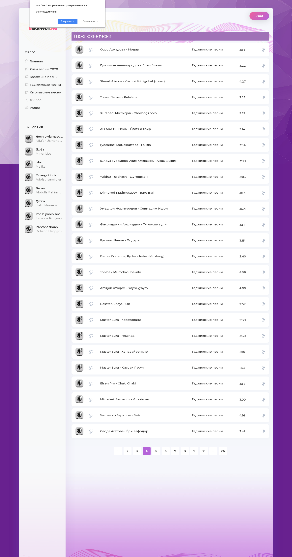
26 (223, 451)
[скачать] (263, 49)
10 (203, 451)
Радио (35, 108)
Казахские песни (44, 77)
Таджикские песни (45, 84)
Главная (36, 61)
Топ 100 (36, 100)
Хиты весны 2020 (44, 69)
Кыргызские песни (45, 92)
